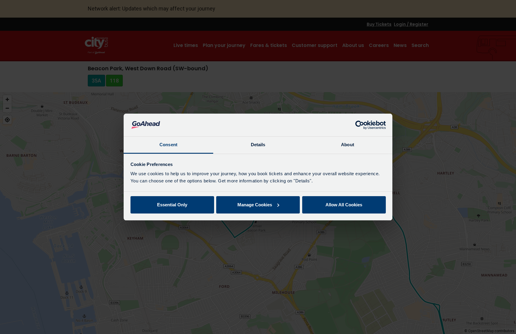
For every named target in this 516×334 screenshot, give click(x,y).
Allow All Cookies (343, 204)
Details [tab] (258, 144)
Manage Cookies (254, 204)
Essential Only (172, 204)
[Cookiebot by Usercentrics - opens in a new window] (360, 125)
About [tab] (347, 144)
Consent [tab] (168, 144)
